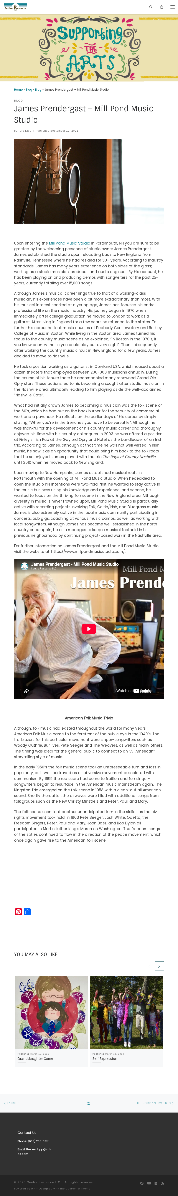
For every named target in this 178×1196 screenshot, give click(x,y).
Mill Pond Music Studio (69, 243)
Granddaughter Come (35, 1059)
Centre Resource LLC (43, 1182)
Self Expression (104, 1059)
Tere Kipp (24, 130)
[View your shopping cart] (161, 7)
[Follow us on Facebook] (141, 1183)
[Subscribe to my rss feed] (162, 1183)
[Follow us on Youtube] (149, 1183)
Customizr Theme (78, 1188)
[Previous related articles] (149, 965)
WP (33, 1188)
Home (18, 90)
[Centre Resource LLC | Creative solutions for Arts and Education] (15, 7)
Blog (29, 90)
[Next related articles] (159, 965)
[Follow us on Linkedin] (156, 1183)
